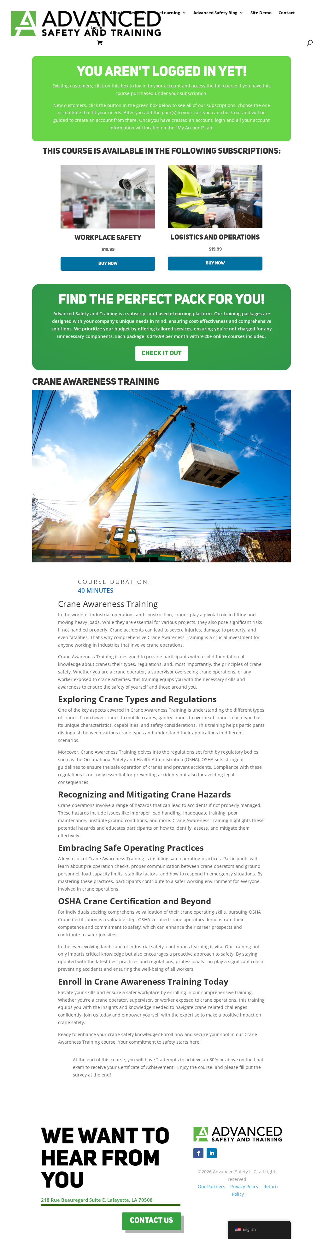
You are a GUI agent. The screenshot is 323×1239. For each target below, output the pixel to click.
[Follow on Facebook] (198, 1153)
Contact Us (151, 1221)
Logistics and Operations (215, 237)
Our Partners (211, 1186)
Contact (287, 12)
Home (97, 12)
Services (137, 12)
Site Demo (261, 12)
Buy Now (108, 263)
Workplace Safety (107, 237)
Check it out (162, 353)
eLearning (169, 12)
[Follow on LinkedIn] (212, 1153)
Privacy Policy (244, 1186)
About (116, 12)
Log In (97, 27)
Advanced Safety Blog (215, 12)
